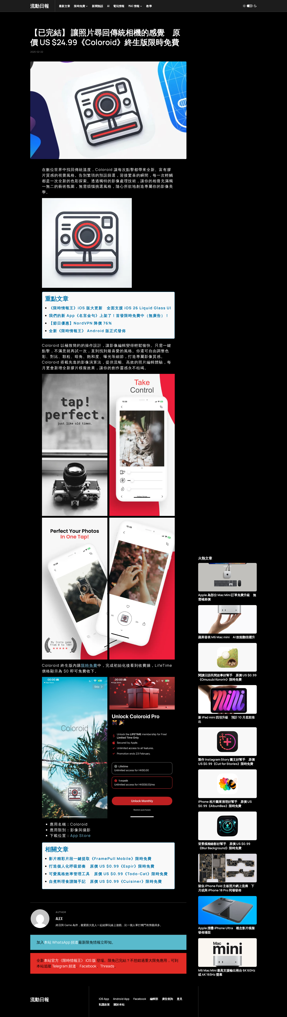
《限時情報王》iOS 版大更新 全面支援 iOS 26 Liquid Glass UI (110, 307)
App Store (80, 835)
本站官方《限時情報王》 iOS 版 (70, 960)
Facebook (88, 966)
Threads (107, 966)
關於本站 (119, 1004)
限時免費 (89, 665)
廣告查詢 (167, 999)
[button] (250, 6)
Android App (121, 999)
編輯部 (154, 999)
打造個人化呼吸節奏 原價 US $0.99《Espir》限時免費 (102, 866)
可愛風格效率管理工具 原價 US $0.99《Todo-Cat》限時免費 (108, 873)
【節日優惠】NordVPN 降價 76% (80, 323)
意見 (179, 999)
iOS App (104, 999)
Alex (59, 918)
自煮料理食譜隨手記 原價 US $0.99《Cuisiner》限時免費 (105, 881)
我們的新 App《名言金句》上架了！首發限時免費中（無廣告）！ (109, 315)
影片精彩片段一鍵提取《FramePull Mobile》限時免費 (100, 858)
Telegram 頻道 (64, 966)
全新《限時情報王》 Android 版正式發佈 (87, 330)
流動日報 (39, 6)
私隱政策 (104, 1004)
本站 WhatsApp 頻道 (61, 942)
